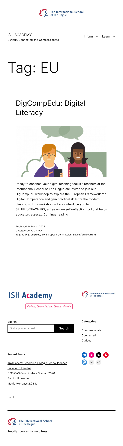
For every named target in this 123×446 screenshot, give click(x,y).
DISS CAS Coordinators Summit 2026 (31, 373)
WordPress (40, 431)
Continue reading (56, 214)
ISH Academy (20, 35)
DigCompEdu (32, 234)
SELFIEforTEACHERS (84, 234)
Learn (106, 36)
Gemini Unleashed (19, 378)
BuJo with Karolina (19, 368)
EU (43, 234)
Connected (89, 335)
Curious (38, 230)
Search (12, 321)
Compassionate (91, 330)
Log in (11, 397)
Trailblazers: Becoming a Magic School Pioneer (37, 363)
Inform (88, 36)
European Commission (59, 234)
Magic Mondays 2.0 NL (22, 383)
